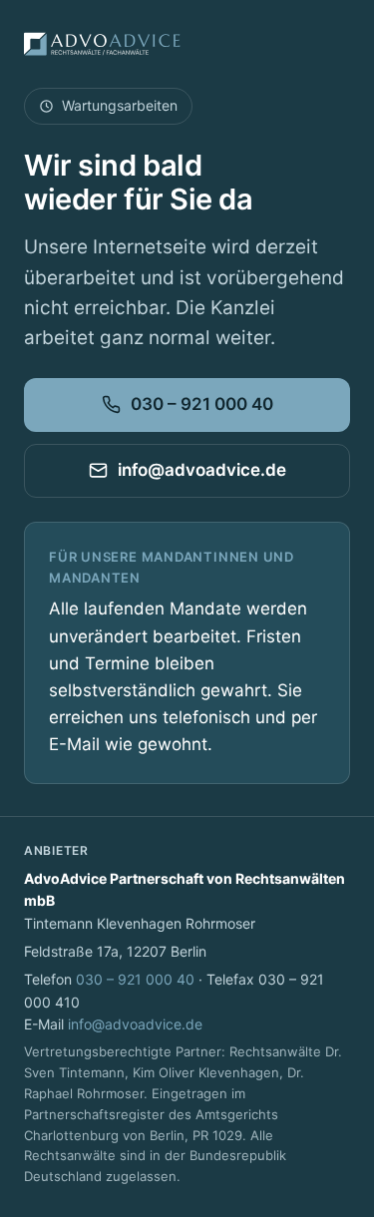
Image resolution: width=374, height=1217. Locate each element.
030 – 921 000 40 (202, 404)
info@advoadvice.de (202, 470)
